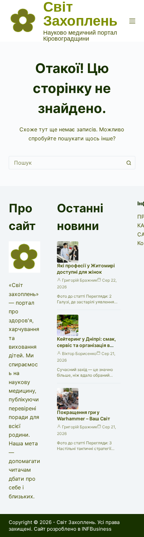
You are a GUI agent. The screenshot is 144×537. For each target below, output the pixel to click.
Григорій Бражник (79, 280)
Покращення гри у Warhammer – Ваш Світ (83, 415)
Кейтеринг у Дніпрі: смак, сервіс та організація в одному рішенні (86, 345)
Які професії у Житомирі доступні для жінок (86, 269)
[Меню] (132, 21)
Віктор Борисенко (79, 353)
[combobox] (65, 162)
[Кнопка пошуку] (128, 162)
